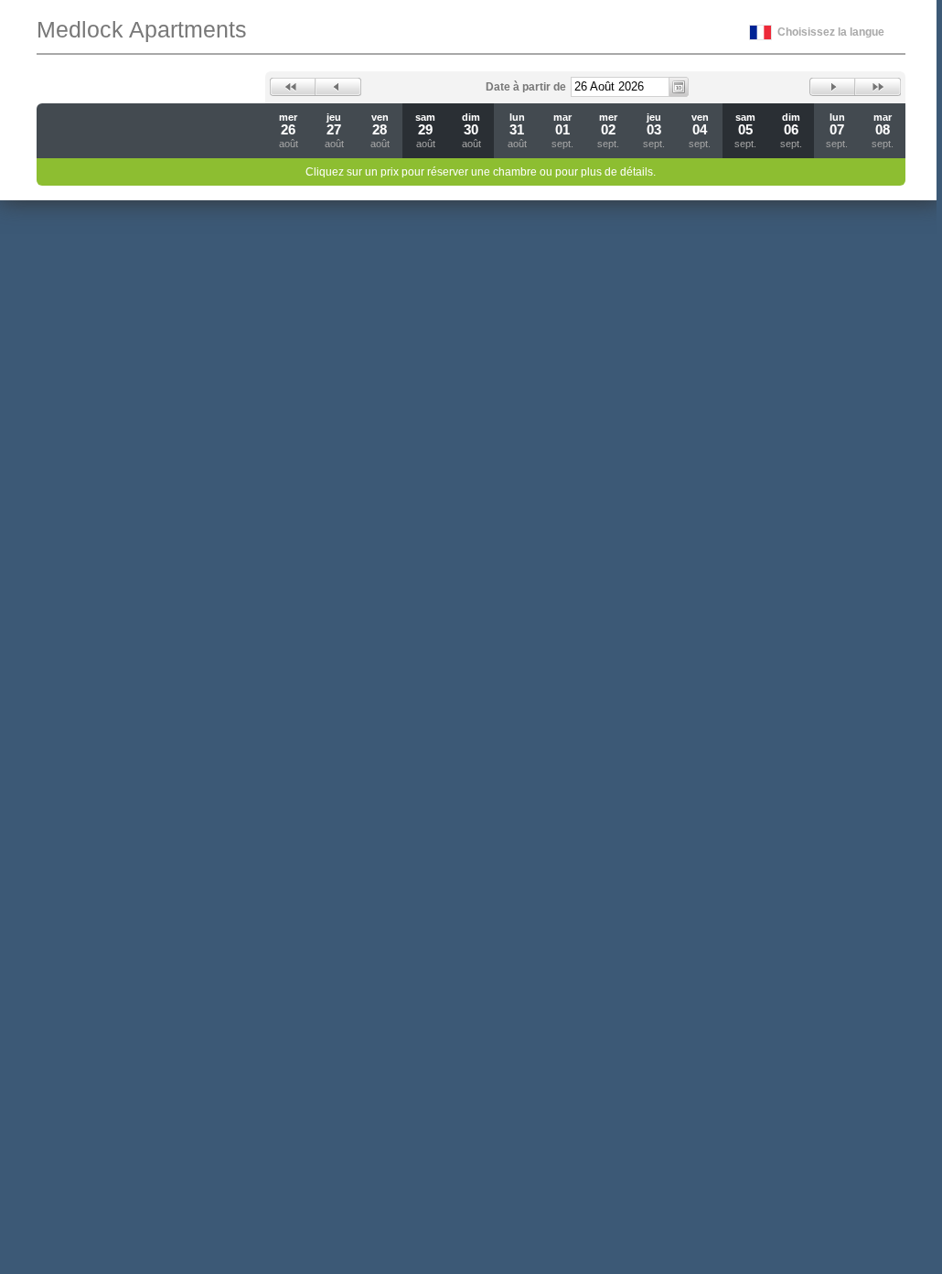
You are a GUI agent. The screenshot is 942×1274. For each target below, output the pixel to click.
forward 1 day (832, 87)
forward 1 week (878, 87)
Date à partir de (526, 86)
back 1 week (293, 87)
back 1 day (338, 87)
